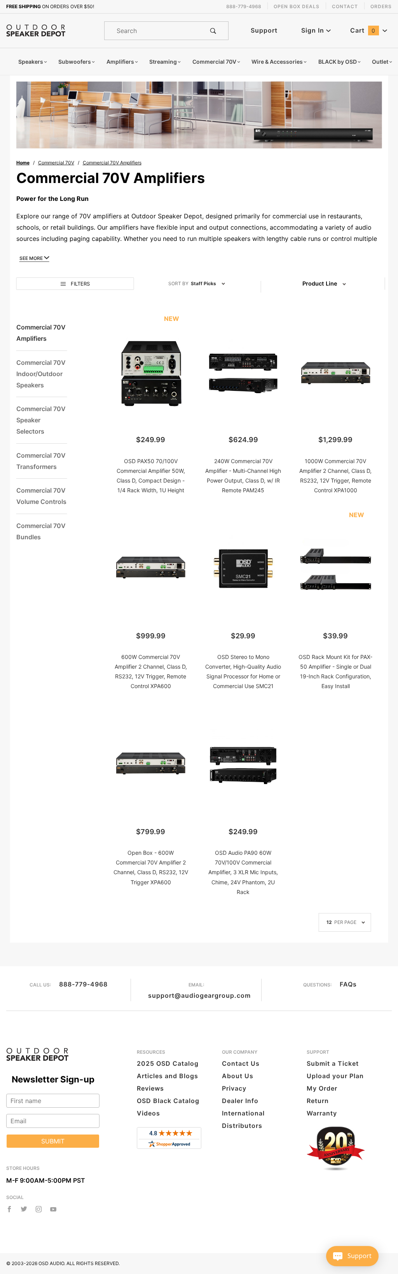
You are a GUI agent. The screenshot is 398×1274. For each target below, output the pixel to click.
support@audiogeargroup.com (199, 995)
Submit (53, 1141)
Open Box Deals (296, 6)
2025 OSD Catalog (168, 1063)
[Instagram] (38, 1209)
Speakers (30, 61)
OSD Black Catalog (168, 1101)
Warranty (322, 1113)
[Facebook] (9, 1209)
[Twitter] (24, 1209)
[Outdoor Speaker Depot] (35, 30)
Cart (362, 30)
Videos (148, 1113)
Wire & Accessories (277, 61)
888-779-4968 (83, 984)
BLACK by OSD (337, 61)
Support (264, 30)
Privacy (234, 1088)
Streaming (163, 61)
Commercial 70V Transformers (41, 461)
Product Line (319, 283)
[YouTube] (53, 1209)
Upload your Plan (335, 1076)
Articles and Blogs (167, 1076)
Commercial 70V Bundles (41, 531)
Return (318, 1101)
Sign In (313, 30)
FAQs (348, 984)
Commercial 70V (214, 61)
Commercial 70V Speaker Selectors (41, 420)
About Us (237, 1076)
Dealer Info (240, 1101)
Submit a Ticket (333, 1063)
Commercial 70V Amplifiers (41, 332)
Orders (381, 6)
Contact (345, 6)
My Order (322, 1088)
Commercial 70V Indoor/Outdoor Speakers (41, 374)
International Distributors (243, 1119)
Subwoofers (74, 61)
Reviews (150, 1088)
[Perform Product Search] (213, 31)
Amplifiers (120, 61)
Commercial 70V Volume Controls (41, 495)
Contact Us (241, 1063)
